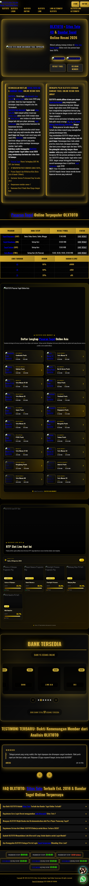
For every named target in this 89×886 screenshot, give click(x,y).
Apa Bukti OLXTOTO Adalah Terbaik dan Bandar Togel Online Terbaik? (32, 806)
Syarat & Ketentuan (37, 881)
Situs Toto (78, 45)
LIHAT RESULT (82, 236)
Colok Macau (59, 124)
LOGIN (75, 4)
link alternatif (29, 96)
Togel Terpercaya (44, 843)
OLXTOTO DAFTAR (27, 10)
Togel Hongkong (9, 242)
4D (68, 121)
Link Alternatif (40, 813)
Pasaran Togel (15, 161)
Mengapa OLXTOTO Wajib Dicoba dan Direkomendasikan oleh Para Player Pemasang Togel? (36, 821)
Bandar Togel (67, 32)
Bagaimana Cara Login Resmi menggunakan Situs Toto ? (29, 813)
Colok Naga (69, 124)
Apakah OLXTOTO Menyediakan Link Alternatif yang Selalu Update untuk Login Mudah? (34, 835)
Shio (50, 127)
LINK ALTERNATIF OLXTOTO (56, 10)
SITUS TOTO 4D (33, 87)
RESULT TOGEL (57, 66)
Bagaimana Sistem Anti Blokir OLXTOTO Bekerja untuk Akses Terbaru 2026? (31, 828)
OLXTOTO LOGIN (14, 10)
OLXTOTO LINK (41, 10)
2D (74, 121)
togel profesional (55, 102)
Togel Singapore (9, 236)
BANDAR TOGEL (16, 90)
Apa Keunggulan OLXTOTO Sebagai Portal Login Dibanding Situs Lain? (35, 843)
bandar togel (19, 99)
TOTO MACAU (21, 861)
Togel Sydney (8, 247)
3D (71, 121)
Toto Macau (8, 253)
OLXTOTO (5, 8)
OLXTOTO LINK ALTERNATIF (76, 10)
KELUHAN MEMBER (75, 68)
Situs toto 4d (15, 118)
